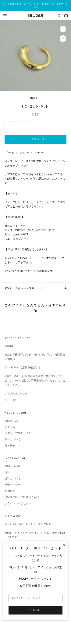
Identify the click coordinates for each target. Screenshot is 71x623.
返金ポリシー (12, 484)
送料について (12, 478)
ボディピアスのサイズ (18, 433)
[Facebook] (6, 400)
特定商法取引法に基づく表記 (22, 497)
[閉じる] (63, 545)
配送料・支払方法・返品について (25, 288)
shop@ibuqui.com (16, 393)
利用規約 (10, 490)
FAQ (7, 472)
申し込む (35, 609)
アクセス (10, 426)
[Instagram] (14, 400)
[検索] (59, 15)
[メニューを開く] (5, 15)
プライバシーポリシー (18, 503)
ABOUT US (11, 420)
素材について (12, 439)
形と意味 (10, 445)
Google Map (12, 367)
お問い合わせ (12, 465)
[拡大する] (63, 29)
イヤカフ (23, 225)
